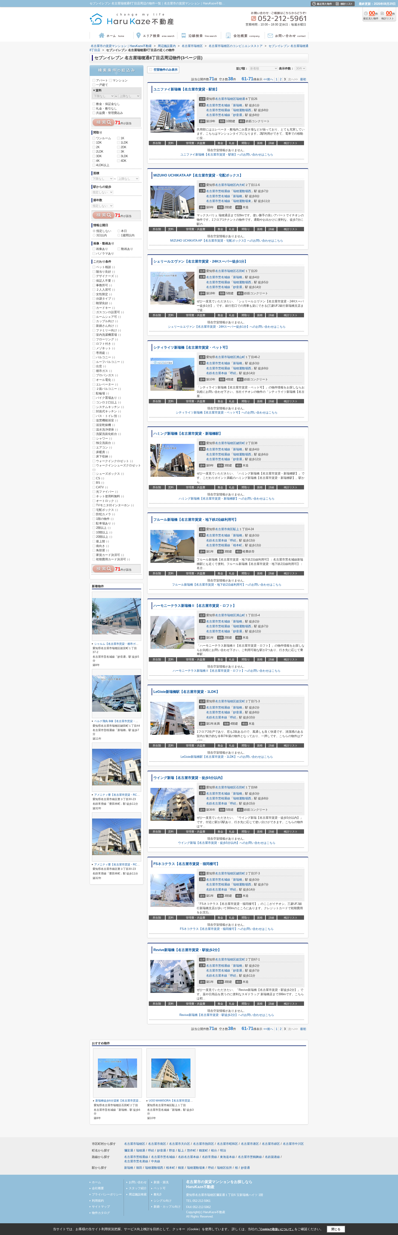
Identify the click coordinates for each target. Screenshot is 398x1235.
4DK (123, 160)
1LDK (124, 142)
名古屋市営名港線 (136, 1161)
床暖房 (102, 452)
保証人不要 (105, 280)
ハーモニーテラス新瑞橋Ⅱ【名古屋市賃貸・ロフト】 (194, 605)
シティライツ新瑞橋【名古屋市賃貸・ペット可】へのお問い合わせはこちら (227, 412)
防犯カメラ (105, 514)
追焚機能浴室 (107, 420)
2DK (123, 147)
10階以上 (104, 532)
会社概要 (98, 1188)
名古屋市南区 (224, 529)
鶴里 (181, 1167)
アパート (102, 80)
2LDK (99, 151)
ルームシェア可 (108, 316)
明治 (223, 1150)
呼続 (233, 373)
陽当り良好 (105, 271)
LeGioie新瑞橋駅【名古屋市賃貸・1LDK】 (186, 692)
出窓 (101, 366)
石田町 (240, 271)
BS (100, 482)
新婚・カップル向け (167, 1206)
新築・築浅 (161, 1182)
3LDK (124, 156)
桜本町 (237, 545)
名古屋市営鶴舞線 (250, 1157)
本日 (124, 231)
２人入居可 (105, 289)
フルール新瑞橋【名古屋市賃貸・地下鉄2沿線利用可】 (195, 519)
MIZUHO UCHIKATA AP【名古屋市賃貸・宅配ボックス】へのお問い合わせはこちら (226, 240)
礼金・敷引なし (106, 108)
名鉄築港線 (272, 1157)
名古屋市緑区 (271, 1143)
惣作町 (191, 1150)
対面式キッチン (108, 411)
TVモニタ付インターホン (115, 505)
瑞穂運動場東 (242, 201)
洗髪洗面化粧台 (108, 434)
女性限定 (104, 294)
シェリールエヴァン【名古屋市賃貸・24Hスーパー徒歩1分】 (200, 261)
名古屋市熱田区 (203, 1143)
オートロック (107, 501)
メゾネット (105, 348)
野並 (172, 1150)
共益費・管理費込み (109, 113)
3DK (99, 156)
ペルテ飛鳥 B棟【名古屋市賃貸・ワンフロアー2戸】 (126, 721)
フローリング (107, 339)
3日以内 (101, 235)
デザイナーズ (107, 276)
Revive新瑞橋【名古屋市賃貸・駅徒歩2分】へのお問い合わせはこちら (226, 1015)
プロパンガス (107, 375)
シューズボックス (110, 473)
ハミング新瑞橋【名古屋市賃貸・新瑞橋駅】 (187, 433)
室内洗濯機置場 (108, 334)
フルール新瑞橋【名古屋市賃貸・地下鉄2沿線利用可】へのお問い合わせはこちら (226, 584)
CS (100, 478)
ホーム (96, 1182)
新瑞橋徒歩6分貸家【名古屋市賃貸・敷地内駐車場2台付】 (131, 1100)
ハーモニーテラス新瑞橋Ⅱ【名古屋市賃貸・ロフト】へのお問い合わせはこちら (227, 670)
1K (122, 138)
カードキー (105, 307)
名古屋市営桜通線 (218, 110)
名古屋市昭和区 (227, 1143)
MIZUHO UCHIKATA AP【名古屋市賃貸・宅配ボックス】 (198, 175)
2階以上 (103, 527)
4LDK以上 (102, 165)
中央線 (155, 1161)
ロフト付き (105, 343)
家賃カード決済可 (110, 555)
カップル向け (107, 321)
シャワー (104, 438)
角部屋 (102, 550)
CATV (102, 487)
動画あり (127, 249)
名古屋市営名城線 (218, 105)
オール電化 (105, 380)
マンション (120, 80)
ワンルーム (103, 138)
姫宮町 (240, 701)
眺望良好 (104, 303)
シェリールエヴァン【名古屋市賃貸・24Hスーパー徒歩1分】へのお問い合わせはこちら (227, 326)
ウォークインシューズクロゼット (117, 467)
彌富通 (128, 1150)
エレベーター (107, 384)
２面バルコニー (108, 388)
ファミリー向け (108, 330)
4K (98, 160)
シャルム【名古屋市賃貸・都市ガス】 (117, 643)
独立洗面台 (105, 443)
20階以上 (104, 536)
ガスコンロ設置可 (110, 312)
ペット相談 (105, 267)
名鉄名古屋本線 (216, 373)
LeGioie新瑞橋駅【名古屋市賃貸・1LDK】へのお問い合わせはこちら (227, 756)
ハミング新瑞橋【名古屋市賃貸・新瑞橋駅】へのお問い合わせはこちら (227, 498)
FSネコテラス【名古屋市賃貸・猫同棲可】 (186, 864)
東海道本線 (227, 1157)
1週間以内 (128, 235)
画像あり (102, 249)
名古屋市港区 (250, 1143)
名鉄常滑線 (209, 1157)
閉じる (335, 1229)
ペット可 (160, 1188)
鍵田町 (240, 443)
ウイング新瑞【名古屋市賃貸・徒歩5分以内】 (188, 778)
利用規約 (98, 1200)
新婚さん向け (107, 325)
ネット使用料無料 (110, 496)
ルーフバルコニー (110, 362)
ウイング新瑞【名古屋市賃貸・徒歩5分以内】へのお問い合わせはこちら (226, 843)
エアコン (104, 447)
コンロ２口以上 (108, 402)
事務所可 (104, 285)
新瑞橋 (237, 105)
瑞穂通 (240, 99)
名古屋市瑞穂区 (225, 99)
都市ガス (104, 371)
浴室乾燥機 (105, 425)
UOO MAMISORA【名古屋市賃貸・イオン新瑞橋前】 (182, 1100)
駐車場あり (105, 523)
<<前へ (268, 79)
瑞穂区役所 (224, 1167)
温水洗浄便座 (107, 429)
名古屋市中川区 (293, 1143)
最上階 (102, 541)
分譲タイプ (105, 298)
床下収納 (104, 456)
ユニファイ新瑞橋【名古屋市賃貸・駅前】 (186, 89)
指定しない (103, 231)
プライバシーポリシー (107, 1194)
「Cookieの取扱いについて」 (276, 1229)
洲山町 (240, 357)
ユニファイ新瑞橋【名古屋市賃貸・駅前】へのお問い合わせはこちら (226, 154)
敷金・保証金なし (108, 104)
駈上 (236, 529)
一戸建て (102, 85)
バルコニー (105, 357)
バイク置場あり (108, 397)
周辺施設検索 (138, 1194)
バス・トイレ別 (108, 416)
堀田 (139, 1167)
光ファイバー (107, 491)
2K (98, 147)
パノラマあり (105, 253)
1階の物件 (105, 519)
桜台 (214, 1150)
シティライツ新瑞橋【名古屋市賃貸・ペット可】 (191, 347)
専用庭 (102, 353)
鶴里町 (203, 1150)
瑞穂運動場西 (242, 110)
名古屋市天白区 (179, 1143)
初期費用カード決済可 (113, 559)
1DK (99, 142)
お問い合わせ (138, 1182)
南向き (102, 546)
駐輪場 (102, 393)
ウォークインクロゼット (114, 461)
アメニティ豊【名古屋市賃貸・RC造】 (118, 794)
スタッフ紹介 (138, 1188)
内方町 (240, 185)
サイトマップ (101, 1206)
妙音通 (237, 115)
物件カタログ (101, 1213)
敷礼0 (157, 1194)
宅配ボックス (107, 510)
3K (122, 151)
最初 (303, 79)
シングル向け (163, 1200)
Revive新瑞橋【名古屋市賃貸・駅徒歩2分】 (187, 950)
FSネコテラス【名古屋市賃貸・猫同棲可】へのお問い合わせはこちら (227, 929)
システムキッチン (110, 407)
